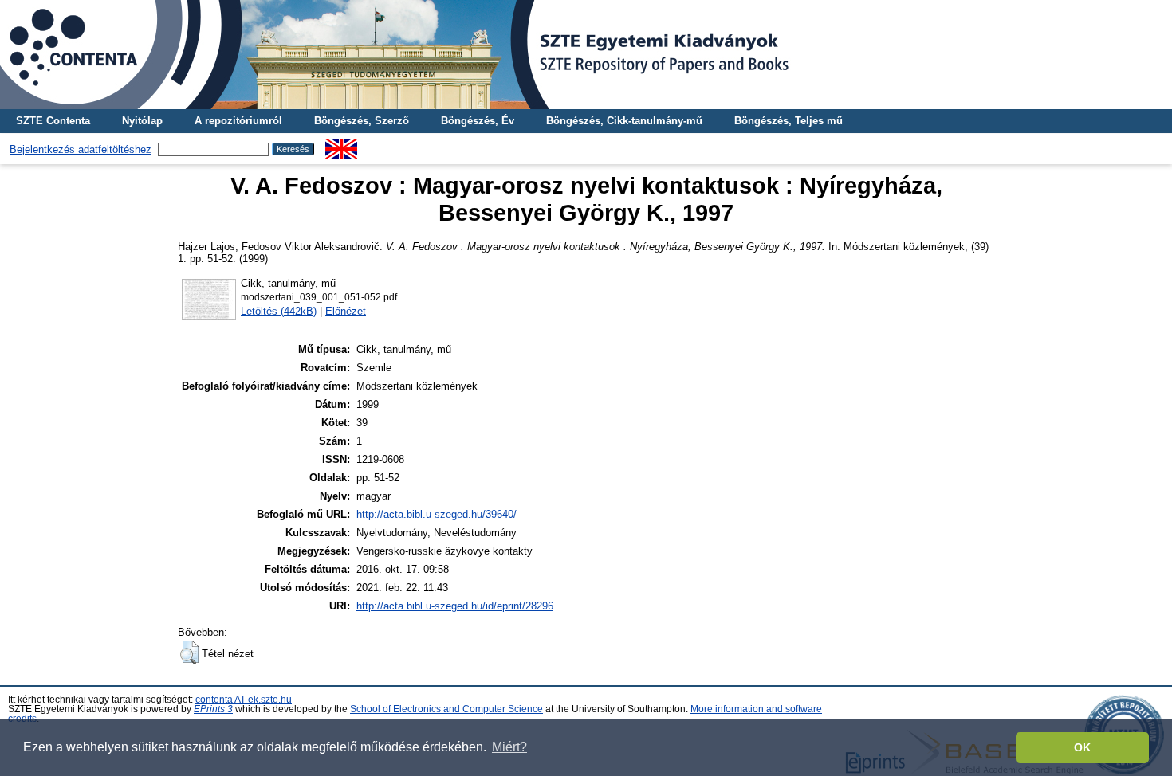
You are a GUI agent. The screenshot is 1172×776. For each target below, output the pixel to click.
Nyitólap (142, 121)
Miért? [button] (509, 747)
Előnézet (345, 311)
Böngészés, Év (477, 121)
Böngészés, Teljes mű (788, 121)
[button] (189, 652)
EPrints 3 (213, 709)
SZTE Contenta (53, 121)
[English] (341, 145)
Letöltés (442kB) (279, 311)
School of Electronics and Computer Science (446, 709)
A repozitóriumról (238, 121)
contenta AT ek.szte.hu (243, 699)
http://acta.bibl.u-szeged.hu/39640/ (436, 514)
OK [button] (1082, 747)
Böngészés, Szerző (361, 121)
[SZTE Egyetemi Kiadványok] (586, 54)
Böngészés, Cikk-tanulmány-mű (624, 121)
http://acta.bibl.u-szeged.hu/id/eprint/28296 (454, 606)
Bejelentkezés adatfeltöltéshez (80, 149)
